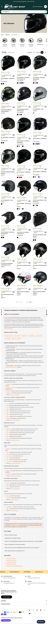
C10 (7, 412)
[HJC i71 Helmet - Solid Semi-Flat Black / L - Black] (17, 146)
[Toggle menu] (1, 6)
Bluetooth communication (11, 367)
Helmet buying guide (11, 562)
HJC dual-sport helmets (15, 475)
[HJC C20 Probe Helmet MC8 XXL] (8, 278)
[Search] (45, 11)
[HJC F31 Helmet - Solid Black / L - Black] (33, 143)
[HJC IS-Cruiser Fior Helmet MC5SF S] (40, 277)
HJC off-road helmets (15, 488)
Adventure (39, 335)
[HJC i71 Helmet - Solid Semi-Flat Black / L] (24, 125)
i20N (10, 455)
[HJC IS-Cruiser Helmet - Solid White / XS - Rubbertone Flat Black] (37, 205)
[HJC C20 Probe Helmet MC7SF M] (40, 250)
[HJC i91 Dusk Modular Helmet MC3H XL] (8, 156)
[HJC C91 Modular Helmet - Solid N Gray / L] (24, 94)
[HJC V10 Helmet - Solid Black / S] (24, 156)
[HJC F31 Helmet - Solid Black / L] (40, 124)
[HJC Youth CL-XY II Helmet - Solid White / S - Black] (17, 237)
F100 (8, 410)
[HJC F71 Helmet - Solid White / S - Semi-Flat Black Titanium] (37, 177)
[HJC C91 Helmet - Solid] (40, 94)
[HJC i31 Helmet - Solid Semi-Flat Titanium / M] (24, 62)
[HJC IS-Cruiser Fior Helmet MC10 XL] (24, 277)
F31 (7, 409)
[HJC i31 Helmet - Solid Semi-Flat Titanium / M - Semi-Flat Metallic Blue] (22, 83)
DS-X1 (8, 470)
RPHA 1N (8, 384)
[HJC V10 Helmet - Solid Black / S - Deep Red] (19, 177)
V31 (7, 459)
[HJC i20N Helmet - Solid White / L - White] (5, 142)
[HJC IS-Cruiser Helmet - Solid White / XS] (40, 186)
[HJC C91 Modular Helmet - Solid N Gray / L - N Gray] (19, 114)
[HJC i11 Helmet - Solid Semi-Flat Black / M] (40, 62)
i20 (7, 455)
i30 (7, 452)
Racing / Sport (8, 335)
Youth (13, 338)
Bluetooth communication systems (15, 566)
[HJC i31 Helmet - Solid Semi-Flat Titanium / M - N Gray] (19, 83)
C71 (7, 416)
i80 (7, 436)
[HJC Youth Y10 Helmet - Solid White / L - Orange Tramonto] (37, 240)
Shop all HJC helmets (11, 558)
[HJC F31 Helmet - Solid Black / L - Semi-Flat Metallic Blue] (38, 143)
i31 (7, 454)
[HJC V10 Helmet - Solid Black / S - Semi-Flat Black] (21, 177)
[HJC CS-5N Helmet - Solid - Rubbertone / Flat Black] (1, 204)
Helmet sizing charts (11, 560)
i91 (7, 434)
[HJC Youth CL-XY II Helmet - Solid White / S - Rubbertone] (19, 237)
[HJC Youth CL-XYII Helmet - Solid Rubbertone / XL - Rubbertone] (1, 268)
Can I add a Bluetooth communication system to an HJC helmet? (22, 547)
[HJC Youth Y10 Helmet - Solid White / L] (40, 219)
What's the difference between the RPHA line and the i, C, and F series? (24, 541)
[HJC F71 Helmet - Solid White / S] (40, 156)
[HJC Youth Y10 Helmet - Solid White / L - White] (38, 240)
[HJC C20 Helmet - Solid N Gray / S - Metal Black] (17, 208)
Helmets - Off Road (5, 257)
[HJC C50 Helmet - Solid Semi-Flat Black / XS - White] (5, 237)
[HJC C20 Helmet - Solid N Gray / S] (24, 187)
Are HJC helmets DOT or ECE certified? (15, 544)
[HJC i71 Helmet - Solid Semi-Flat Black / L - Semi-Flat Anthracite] (21, 146)
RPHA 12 (8, 387)
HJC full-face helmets (15, 394)
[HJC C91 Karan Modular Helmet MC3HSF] (8, 94)
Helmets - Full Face (5, 72)
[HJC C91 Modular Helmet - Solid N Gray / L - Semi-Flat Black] (21, 114)
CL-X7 (8, 483)
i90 (7, 432)
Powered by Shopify (17, 617)
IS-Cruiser (9, 461)
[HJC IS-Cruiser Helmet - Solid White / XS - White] (38, 205)
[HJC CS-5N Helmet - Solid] (8, 186)
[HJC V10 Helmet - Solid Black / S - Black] (17, 177)
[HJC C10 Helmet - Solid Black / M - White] (5, 83)
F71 (7, 407)
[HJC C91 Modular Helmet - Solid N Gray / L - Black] (17, 114)
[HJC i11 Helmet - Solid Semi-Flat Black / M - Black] (33, 83)
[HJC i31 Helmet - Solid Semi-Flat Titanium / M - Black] (17, 83)
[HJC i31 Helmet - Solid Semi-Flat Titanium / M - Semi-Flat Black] (21, 83)
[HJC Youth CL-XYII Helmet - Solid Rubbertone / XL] (8, 249)
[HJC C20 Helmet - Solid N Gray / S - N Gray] (19, 208)
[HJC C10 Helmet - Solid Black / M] (8, 62)
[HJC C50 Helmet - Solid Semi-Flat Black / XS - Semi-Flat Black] (3, 237)
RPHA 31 (8, 448)
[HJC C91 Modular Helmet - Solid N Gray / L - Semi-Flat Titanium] (22, 114)
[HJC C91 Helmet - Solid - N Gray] (33, 113)
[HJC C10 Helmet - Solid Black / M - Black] (1, 83)
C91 (7, 438)
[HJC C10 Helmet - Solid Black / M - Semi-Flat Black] (3, 83)
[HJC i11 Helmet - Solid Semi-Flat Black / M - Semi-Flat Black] (37, 83)
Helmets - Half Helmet (6, 131)
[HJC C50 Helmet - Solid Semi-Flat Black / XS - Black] (1, 237)
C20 (7, 414)
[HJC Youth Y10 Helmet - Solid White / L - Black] (33, 240)
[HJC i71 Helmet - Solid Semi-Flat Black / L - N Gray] (19, 146)
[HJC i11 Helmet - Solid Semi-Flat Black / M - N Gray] (35, 83)
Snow (18, 338)
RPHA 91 (8, 429)
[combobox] (24, 11)
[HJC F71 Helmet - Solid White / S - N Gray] (35, 177)
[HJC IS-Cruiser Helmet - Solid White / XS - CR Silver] (35, 205)
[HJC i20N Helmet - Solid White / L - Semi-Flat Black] (3, 142)
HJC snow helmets (14, 510)
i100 (7, 430)
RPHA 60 (9, 474)
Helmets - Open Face (21, 71)
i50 (7, 484)
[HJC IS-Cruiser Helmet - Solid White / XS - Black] (33, 205)
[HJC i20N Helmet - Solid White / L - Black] (1, 142)
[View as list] (45, 52)
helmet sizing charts (15, 525)
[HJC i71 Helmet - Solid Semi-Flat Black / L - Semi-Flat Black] (22, 146)
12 (26, 302)
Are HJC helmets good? (11, 535)
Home (2, 34)
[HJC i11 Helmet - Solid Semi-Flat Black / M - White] (38, 83)
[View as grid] (42, 52)
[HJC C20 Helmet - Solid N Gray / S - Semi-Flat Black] (22, 208)
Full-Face (17, 335)
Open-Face (31, 335)
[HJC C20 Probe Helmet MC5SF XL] (24, 250)
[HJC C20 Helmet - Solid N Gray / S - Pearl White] (21, 208)
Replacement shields (11, 564)
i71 (7, 403)
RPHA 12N (13, 387)
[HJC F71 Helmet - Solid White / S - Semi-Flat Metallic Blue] (38, 177)
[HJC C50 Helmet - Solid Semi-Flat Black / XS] (8, 218)
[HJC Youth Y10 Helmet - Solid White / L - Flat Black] (35, 240)
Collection (7, 34)
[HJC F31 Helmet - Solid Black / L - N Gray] (35, 143)
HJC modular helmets (15, 440)
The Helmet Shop (8, 617)
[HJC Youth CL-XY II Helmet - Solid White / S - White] (21, 237)
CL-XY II (8, 497)
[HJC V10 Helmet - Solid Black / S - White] (22, 177)
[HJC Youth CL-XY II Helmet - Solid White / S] (24, 218)
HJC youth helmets (14, 499)
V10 (7, 457)
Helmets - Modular (5, 103)
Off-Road (7, 338)
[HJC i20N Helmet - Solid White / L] (8, 123)
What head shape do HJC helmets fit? (15, 550)
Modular (24, 335)
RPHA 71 (8, 391)
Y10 (7, 495)
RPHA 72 (8, 392)
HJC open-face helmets (15, 463)
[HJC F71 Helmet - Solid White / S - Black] (33, 177)
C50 (7, 486)
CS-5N (8, 418)
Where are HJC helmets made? (13, 538)
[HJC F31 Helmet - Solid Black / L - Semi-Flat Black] (37, 143)
